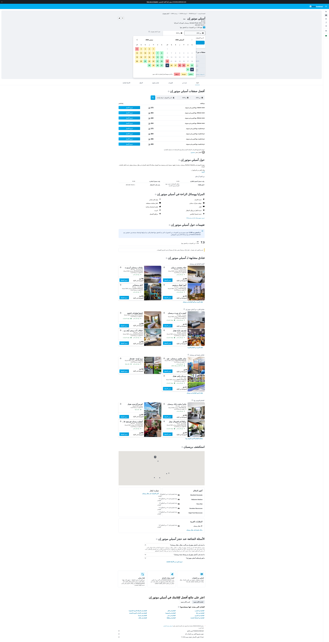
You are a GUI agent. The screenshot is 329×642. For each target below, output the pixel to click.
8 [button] (167, 53)
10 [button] (188, 57)
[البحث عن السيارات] (326, 19)
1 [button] (167, 49)
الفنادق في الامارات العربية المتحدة (138, 613)
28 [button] (171, 65)
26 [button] (179, 65)
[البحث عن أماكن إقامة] (326, 15)
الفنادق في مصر (171, 615)
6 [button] (175, 53)
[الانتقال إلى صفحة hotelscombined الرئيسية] (316, 6)
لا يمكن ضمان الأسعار (168, 626)
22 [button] (167, 61)
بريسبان (176, 13)
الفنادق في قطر (172, 610)
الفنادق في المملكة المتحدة (197, 618)
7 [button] (171, 53)
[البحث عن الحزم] (326, 22)
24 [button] (188, 65)
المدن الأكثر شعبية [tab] (185, 602)
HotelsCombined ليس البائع (195, 631)
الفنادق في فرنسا (142, 615)
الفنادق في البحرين (199, 615)
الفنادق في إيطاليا (171, 618)
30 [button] (192, 69)
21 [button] (171, 61)
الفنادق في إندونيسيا (171, 613)
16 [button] (192, 61)
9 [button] (149, 53)
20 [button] (175, 61)
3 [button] (145, 49)
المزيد (203, 172)
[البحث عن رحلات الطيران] (326, 11)
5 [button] (179, 53)
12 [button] (179, 57)
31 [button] (188, 69)
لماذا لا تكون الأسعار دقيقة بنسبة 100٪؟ (192, 637)
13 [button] (175, 57)
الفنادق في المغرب (199, 610)
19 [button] (179, 61)
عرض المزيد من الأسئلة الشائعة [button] (174, 562)
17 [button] (188, 61)
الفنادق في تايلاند (142, 618)
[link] (193, 302)
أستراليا (194, 13)
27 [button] (175, 65)
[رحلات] (326, 31)
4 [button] (183, 53)
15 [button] (167, 57)
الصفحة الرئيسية (201, 13)
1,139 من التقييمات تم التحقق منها (190, 27)
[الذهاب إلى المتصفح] (326, 26)
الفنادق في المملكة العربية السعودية (138, 610)
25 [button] (184, 65)
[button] (2, 2)
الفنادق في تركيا (200, 613)
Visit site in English (152, 2)
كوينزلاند (185, 13)
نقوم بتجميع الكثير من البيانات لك (194, 634)
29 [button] (167, 65)
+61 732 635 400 (200, 25)
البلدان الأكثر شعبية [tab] (198, 602)
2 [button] (149, 49)
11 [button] (184, 57)
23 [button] (192, 65)
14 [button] (171, 57)
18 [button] (184, 61)
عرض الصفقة (167, 280)
